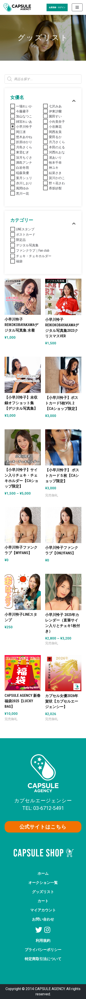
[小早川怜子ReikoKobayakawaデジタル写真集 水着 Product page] (23, 304)
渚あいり (55, 157)
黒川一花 (22, 193)
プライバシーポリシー (43, 949)
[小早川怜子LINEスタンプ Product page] (23, 599)
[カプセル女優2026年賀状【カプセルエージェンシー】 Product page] (63, 680)
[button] (43, 827)
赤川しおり (24, 183)
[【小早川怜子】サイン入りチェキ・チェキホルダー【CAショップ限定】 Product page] (23, 454)
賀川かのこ (57, 178)
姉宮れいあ (24, 121)
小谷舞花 (55, 126)
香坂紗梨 (55, 188)
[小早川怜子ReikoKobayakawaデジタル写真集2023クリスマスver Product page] (63, 304)
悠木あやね (24, 137)
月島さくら (24, 147)
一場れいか (24, 106)
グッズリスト (43, 892)
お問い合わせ (43, 919)
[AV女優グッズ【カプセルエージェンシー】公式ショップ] (17, 7)
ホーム (43, 873)
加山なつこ (24, 116)
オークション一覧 (43, 882)
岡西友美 (55, 132)
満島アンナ (24, 162)
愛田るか (55, 137)
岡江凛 (21, 132)
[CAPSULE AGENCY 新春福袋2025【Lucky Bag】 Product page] (23, 680)
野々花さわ (57, 183)
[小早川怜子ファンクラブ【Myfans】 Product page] (23, 532)
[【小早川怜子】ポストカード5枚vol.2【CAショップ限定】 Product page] (63, 382)
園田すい (55, 116)
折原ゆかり (24, 142)
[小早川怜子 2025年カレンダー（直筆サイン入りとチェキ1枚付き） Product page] (63, 599)
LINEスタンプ (25, 229)
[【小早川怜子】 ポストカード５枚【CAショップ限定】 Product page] (63, 454)
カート (43, 901)
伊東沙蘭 (55, 111)
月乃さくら (57, 142)
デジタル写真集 (27, 245)
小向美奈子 (57, 121)
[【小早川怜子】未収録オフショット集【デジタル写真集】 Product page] (23, 382)
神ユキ (53, 167)
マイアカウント (43, 910)
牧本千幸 (55, 162)
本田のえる (57, 147)
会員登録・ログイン (57, 7)
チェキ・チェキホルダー (33, 256)
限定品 (21, 240)
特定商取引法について (43, 959)
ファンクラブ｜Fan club (32, 250)
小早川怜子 (24, 126)
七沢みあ (55, 106)
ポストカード (25, 234)
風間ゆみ (22, 188)
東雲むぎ (22, 152)
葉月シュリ (24, 178)
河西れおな (57, 152)
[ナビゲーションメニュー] (77, 7)
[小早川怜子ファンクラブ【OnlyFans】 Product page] (63, 532)
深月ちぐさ (24, 157)
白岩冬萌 (22, 167)
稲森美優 (22, 173)
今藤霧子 (22, 111)
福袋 (19, 261)
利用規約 (43, 940)
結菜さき (55, 173)
